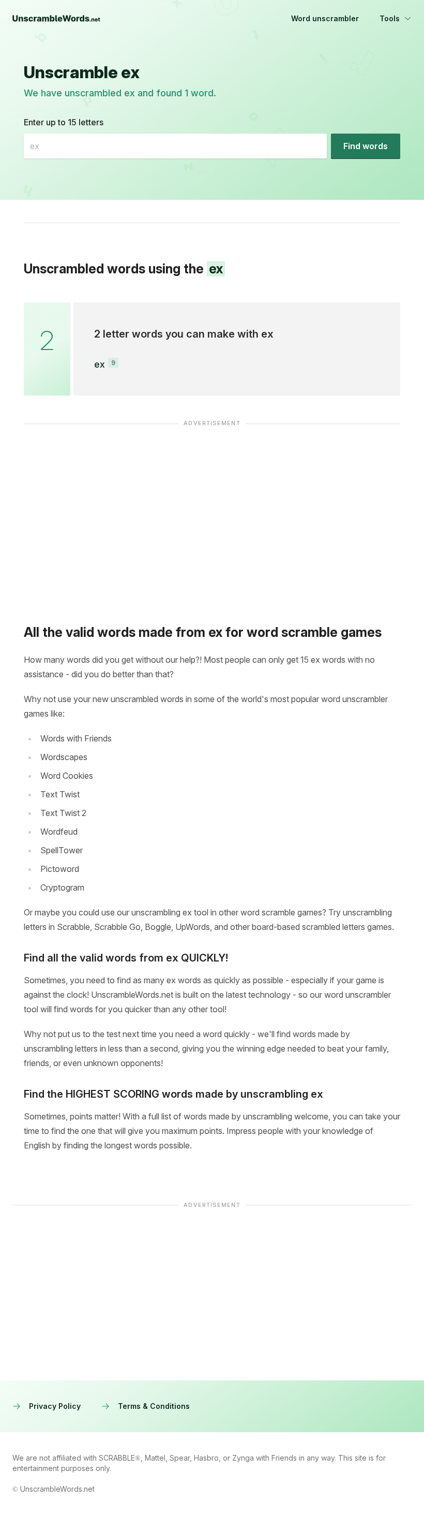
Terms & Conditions (154, 1406)
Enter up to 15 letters (63, 122)
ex (99, 364)
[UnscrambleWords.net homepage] (56, 18)
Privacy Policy (55, 1406)
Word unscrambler (325, 18)
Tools (390, 18)
